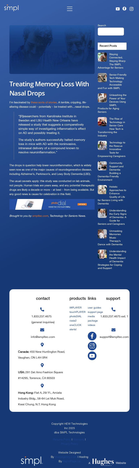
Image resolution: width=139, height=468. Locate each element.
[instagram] (93, 345)
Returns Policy (62, 439)
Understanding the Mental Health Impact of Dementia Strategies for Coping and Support (112, 260)
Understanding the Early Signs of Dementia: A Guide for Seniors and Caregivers (112, 217)
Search (102, 25)
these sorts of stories (44, 102)
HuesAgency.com (66, 456)
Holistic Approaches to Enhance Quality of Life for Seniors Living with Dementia (112, 195)
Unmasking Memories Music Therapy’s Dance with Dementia (110, 237)
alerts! (73, 329)
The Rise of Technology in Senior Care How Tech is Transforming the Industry (111, 127)
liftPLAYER (76, 307)
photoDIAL (76, 316)
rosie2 (73, 320)
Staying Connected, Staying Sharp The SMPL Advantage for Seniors (111, 61)
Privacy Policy (69, 443)
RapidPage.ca (71, 461)
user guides (94, 307)
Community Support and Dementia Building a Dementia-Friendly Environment (110, 171)
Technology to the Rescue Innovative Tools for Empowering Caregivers (111, 149)
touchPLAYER (78, 311)
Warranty (78, 439)
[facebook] (93, 335)
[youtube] (93, 355)
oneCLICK (75, 325)
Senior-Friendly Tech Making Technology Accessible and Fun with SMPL (112, 81)
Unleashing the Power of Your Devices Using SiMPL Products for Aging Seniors (112, 103)
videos (91, 325)
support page (95, 311)
